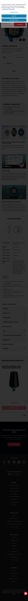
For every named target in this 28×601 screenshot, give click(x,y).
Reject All (14, 16)
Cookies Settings (14, 12)
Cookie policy (5, 9)
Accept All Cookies (14, 20)
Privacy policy (11, 9)
